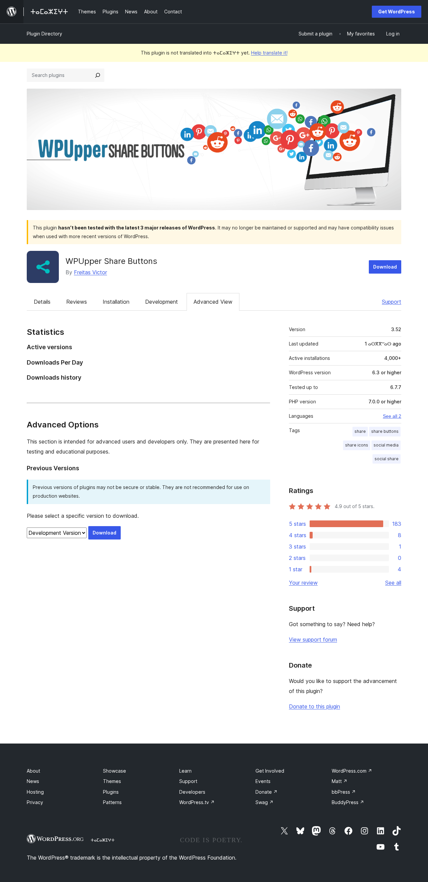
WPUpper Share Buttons (111, 261)
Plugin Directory (44, 33)
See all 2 (392, 416)
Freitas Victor (90, 272)
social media (386, 445)
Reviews (76, 301)
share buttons (385, 431)
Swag (264, 802)
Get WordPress (396, 11)
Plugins (111, 792)
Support (391, 301)
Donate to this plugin (314, 706)
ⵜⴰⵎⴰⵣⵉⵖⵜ (103, 840)
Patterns (112, 802)
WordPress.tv (197, 802)
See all (393, 582)
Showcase (114, 771)
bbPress (344, 792)
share (360, 431)
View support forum (313, 639)
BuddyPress (348, 802)
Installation (116, 301)
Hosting (35, 792)
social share (386, 458)
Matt (339, 781)
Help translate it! (269, 53)
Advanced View (213, 301)
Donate (266, 792)
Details (42, 301)
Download (385, 267)
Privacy (35, 802)
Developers (192, 792)
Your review (303, 582)
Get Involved (269, 771)
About (33, 771)
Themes (112, 781)
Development (161, 301)
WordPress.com (352, 771)
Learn (185, 771)
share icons (356, 445)
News (33, 781)
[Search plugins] (97, 75)
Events (263, 781)
